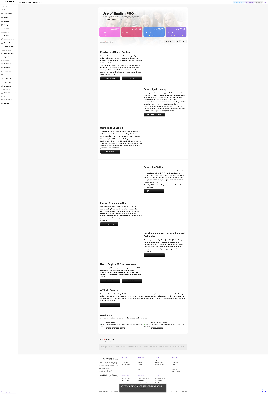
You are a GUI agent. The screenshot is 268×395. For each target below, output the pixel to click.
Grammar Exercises (159, 364)
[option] (9, 10)
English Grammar (159, 360)
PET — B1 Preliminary (126, 360)
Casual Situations (176, 371)
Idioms (173, 364)
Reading (140, 362)
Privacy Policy (169, 391)
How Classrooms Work (143, 382)
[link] (9, 13)
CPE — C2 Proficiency (126, 367)
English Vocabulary (176, 360)
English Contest (125, 380)
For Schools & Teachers (143, 378)
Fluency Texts (175, 369)
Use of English (141, 360)
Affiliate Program (159, 380)
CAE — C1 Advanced (126, 364)
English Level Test (126, 378)
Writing (139, 367)
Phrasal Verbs (175, 362)
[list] (9, 17)
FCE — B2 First (125, 362)
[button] (20, 2)
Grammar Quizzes (159, 367)
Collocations (175, 367)
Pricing (179, 391)
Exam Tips (184, 391)
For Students (141, 380)
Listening (140, 364)
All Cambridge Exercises (160, 378)
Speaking (140, 369)
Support (157, 382)
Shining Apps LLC (106, 391)
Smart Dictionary (125, 382)
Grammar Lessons (159, 362)
